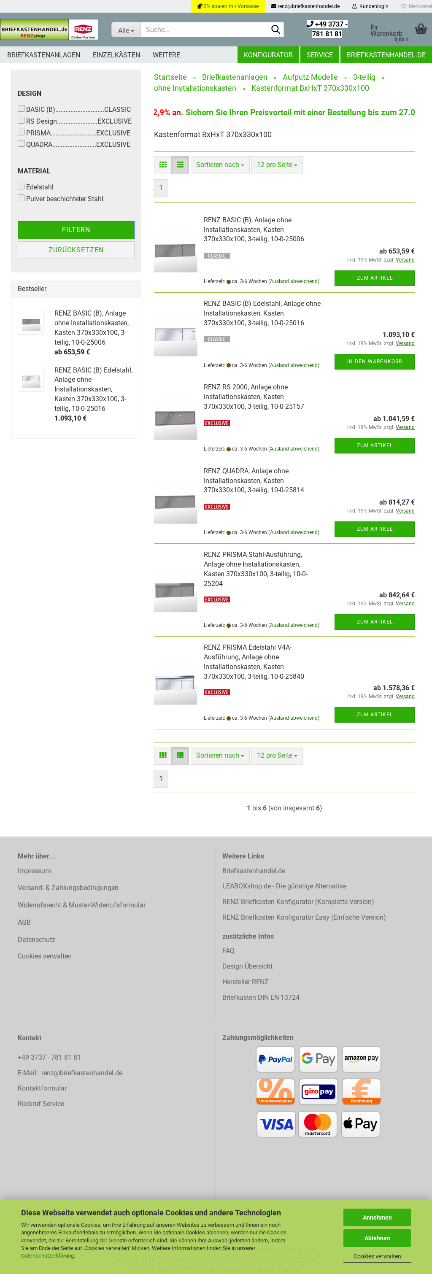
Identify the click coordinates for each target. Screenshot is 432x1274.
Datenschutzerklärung (47, 1255)
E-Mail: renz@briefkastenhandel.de (70, 1073)
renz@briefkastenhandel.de (308, 6)
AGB (24, 922)
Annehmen (377, 1217)
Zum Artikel (375, 278)
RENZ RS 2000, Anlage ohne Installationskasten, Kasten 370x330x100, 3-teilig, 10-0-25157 (254, 396)
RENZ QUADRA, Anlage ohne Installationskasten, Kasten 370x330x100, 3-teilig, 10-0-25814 (254, 480)
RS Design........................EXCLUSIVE (79, 121)
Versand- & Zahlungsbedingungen (68, 888)
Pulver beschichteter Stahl (64, 199)
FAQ (228, 951)
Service (320, 55)
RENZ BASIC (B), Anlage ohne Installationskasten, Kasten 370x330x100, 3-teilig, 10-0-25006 (254, 229)
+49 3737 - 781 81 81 (50, 1057)
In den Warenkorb (374, 361)
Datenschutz (36, 940)
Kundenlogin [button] (373, 6)
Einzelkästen (116, 55)
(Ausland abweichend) (293, 281)
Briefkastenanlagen (43, 55)
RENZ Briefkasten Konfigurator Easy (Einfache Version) (304, 917)
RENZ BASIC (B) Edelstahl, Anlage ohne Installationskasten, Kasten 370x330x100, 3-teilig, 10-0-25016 (262, 313)
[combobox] (220, 165)
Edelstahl (40, 187)
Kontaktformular (42, 1088)
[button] (163, 165)
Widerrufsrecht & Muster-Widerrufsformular (82, 905)
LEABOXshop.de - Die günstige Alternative (284, 886)
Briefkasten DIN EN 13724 (261, 997)
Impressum (34, 871)
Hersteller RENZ (245, 982)
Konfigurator (268, 55)
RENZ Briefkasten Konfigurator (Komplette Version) (298, 902)
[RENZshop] (49, 29)
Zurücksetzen (76, 250)
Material (34, 171)
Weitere (166, 55)
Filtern (76, 230)
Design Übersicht (247, 966)
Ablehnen (377, 1238)
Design (29, 93)
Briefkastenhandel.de (386, 55)
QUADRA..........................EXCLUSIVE (78, 144)
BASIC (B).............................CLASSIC (78, 109)
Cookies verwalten (377, 1256)
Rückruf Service (41, 1104)
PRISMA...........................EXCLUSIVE (78, 133)
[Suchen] (276, 30)
